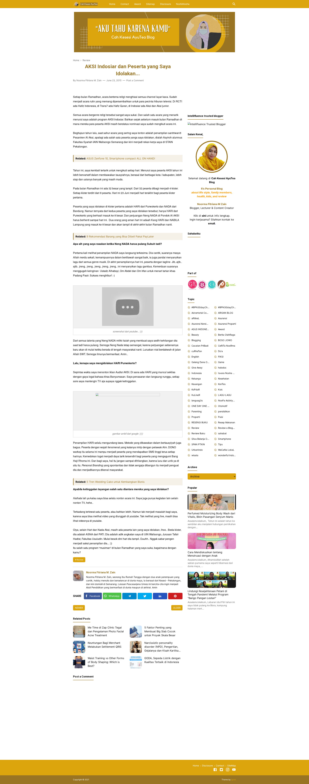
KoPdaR (196, 389)
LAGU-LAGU (224, 395)
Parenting (197, 411)
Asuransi (222, 318)
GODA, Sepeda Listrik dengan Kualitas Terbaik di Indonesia (162, 660)
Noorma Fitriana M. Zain (100, 572)
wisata (195, 455)
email (211, 223)
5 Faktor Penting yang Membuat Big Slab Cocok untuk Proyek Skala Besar (159, 631)
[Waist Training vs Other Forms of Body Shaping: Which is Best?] (79, 662)
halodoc (222, 367)
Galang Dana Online (200, 362)
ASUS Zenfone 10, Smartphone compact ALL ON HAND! (121, 158)
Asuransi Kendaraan (200, 323)
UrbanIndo (197, 449)
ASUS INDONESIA (200, 329)
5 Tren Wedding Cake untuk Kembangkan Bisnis (116, 481)
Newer (79, 607)
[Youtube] (234, 770)
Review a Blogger (227, 427)
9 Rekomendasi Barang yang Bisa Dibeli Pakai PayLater (120, 236)
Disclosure (165, 4)
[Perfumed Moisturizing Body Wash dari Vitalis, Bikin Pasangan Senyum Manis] (212, 509)
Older (177, 607)
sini (204, 215)
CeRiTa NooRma (226, 345)
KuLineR (196, 395)
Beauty (195, 334)
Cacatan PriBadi (200, 345)
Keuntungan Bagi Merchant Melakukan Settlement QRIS (104, 644)
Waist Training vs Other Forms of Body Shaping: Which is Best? (106, 662)
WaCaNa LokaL (226, 449)
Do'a (220, 351)
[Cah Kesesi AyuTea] (86, 3)
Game (221, 362)
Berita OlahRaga (226, 334)
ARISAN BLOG (225, 312)
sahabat (222, 433)
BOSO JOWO (225, 340)
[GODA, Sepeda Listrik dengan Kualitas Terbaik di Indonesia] (136, 662)
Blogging (196, 340)
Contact (125, 4)
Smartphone (224, 438)
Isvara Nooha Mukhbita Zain (227, 373)
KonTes (221, 384)
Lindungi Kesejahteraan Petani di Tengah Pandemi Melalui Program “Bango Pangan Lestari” (208, 594)
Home (112, 4)
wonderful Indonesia (227, 455)
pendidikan (224, 411)
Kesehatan (223, 378)
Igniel (233, 779)
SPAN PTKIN (198, 444)
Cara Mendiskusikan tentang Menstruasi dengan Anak (205, 554)
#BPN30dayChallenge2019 (227, 307)
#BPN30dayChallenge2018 (200, 307)
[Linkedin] (160, 596)
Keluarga (196, 378)
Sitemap (150, 4)
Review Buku (198, 433)
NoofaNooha (182, 4)
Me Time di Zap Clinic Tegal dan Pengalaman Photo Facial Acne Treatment (106, 631)
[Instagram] (228, 770)
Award (137, 4)
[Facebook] (215, 770)
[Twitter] (145, 596)
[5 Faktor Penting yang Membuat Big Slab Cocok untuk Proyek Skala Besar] (136, 632)
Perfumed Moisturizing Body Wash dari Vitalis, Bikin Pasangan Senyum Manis (211, 515)
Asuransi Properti (227, 323)
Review (80, 560)
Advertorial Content (200, 312)
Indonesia (197, 373)
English (195, 356)
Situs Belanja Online (200, 438)
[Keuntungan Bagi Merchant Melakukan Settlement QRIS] (79, 647)
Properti (196, 417)
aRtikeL (195, 318)
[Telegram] (129, 596)
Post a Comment (135, 80)
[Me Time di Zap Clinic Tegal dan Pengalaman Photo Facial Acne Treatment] (79, 632)
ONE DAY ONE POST (200, 406)
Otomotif (222, 406)
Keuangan (197, 384)
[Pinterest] (175, 596)
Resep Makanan (226, 422)
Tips (220, 444)
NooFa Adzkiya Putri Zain (227, 400)
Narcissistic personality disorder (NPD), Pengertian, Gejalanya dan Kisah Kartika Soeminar (161, 647)
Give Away (197, 367)
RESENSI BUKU (200, 422)
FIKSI (221, 356)
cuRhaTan (197, 351)
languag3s (197, 400)
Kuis (220, 389)
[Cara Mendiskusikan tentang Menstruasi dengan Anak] (212, 548)
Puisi (220, 417)
